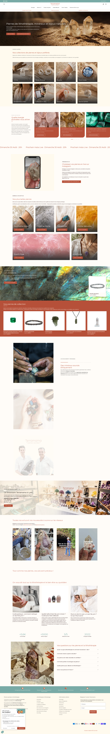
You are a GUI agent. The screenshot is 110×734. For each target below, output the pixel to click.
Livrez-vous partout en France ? (65, 669)
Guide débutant (56, 7)
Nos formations (40, 706)
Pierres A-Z (39, 7)
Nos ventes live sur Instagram (42, 707)
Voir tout (5, 305)
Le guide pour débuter (41, 704)
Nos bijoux (39, 701)
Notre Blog (39, 712)
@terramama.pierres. (40, 524)
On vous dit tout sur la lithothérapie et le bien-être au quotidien (40, 582)
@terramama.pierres (28, 524)
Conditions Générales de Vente (65, 709)
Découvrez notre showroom (42, 709)
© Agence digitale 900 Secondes (90, 730)
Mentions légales (62, 707)
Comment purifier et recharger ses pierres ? (68, 661)
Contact (60, 714)
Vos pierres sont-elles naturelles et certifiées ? (69, 657)
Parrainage (61, 699)
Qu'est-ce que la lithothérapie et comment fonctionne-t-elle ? (73, 649)
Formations (61, 706)
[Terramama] (55, 4)
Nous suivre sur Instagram (23, 33)
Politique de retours (63, 712)
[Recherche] (4, 4)
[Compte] (103, 4)
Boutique (33, 7)
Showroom (61, 704)
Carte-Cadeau (64, 7)
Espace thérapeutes (63, 701)
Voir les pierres (11, 33)
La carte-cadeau (40, 702)
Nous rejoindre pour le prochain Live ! (71, 181)
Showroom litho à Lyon (74, 7)
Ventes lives (61, 702)
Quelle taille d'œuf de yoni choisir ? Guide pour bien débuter (54, 614)
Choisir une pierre (47, 7)
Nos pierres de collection (14, 304)
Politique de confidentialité (64, 711)
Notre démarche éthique (42, 711)
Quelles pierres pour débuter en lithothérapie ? (69, 665)
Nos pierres (39, 699)
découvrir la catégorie (10, 282)
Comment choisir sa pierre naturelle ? (67, 653)
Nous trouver (8, 505)
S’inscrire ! (93, 711)
